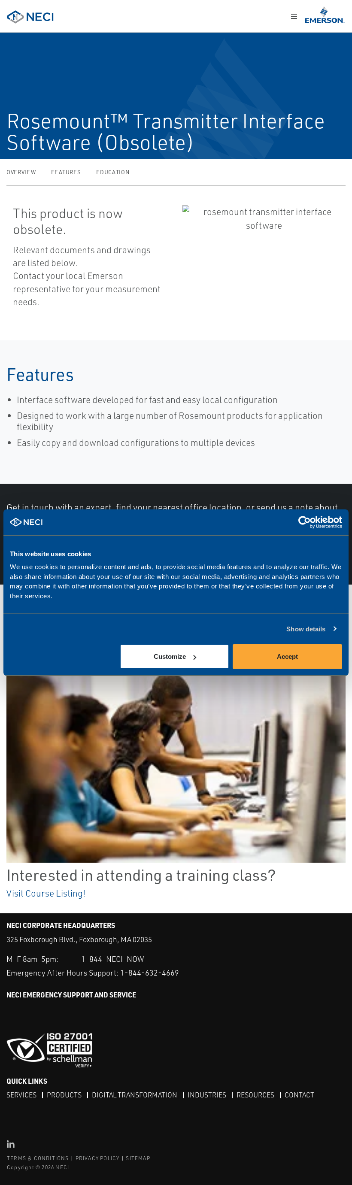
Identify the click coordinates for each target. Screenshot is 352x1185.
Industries (207, 1095)
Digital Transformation (134, 1095)
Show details (305, 628)
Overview (21, 172)
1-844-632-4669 (149, 972)
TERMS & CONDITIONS (38, 1158)
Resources (255, 1095)
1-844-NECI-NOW (112, 959)
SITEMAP (138, 1158)
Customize (170, 656)
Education (112, 172)
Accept (287, 656)
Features (66, 172)
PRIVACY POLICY (98, 1158)
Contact (299, 1095)
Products (64, 1095)
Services (21, 1095)
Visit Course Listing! (45, 893)
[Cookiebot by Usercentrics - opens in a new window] (304, 522)
